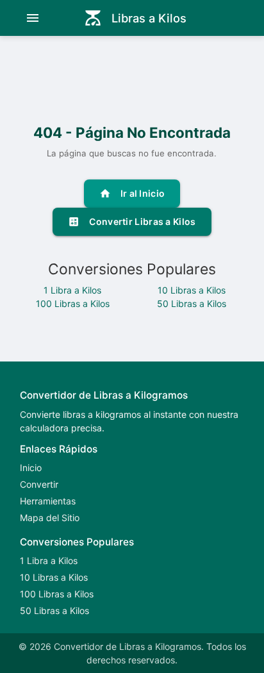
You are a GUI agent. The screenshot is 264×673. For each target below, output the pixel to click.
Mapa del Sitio (49, 517)
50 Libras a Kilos (191, 303)
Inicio (31, 467)
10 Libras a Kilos (192, 290)
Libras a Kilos (135, 18)
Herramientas (48, 500)
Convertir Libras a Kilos (131, 222)
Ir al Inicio (132, 193)
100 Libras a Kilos (73, 303)
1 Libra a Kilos (72, 290)
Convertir (39, 484)
